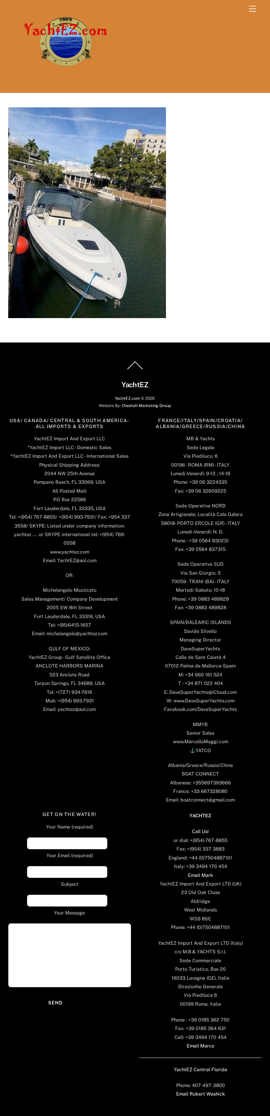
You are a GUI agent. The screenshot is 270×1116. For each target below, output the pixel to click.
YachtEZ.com (127, 398)
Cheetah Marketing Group (146, 405)
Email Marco (200, 1045)
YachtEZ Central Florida (200, 1069)
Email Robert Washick (200, 1094)
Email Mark (200, 875)
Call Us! (200, 831)
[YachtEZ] (61, 84)
